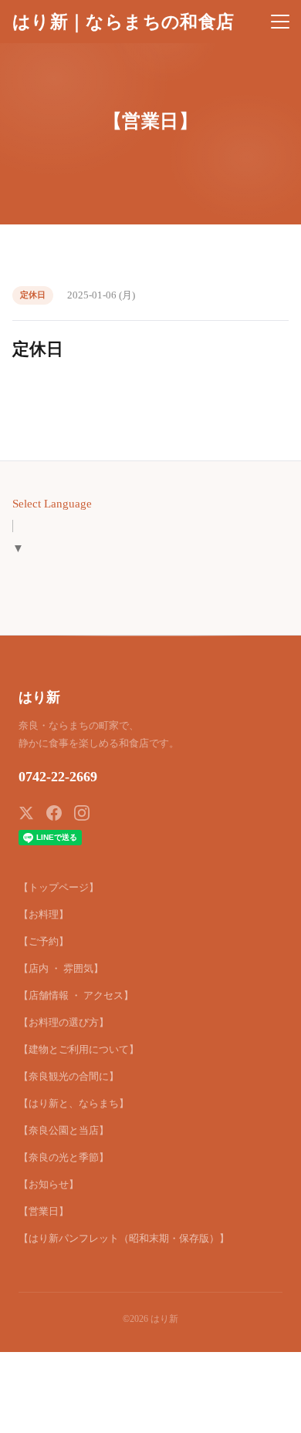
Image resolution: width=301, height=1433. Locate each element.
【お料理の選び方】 (64, 1022)
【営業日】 (44, 1211)
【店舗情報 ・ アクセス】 (76, 995)
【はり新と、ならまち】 (74, 1103)
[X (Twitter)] (26, 813)
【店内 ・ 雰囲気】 (61, 968)
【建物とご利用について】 (79, 1049)
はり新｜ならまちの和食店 (123, 22)
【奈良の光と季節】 (64, 1157)
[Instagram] (82, 813)
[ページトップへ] (269, 1413)
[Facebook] (54, 813)
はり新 (39, 697)
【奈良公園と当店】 (64, 1130)
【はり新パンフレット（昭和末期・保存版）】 (124, 1238)
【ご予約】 (44, 941)
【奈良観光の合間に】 (69, 1076)
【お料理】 (44, 914)
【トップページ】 (59, 887)
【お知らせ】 (49, 1184)
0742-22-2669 (58, 776)
